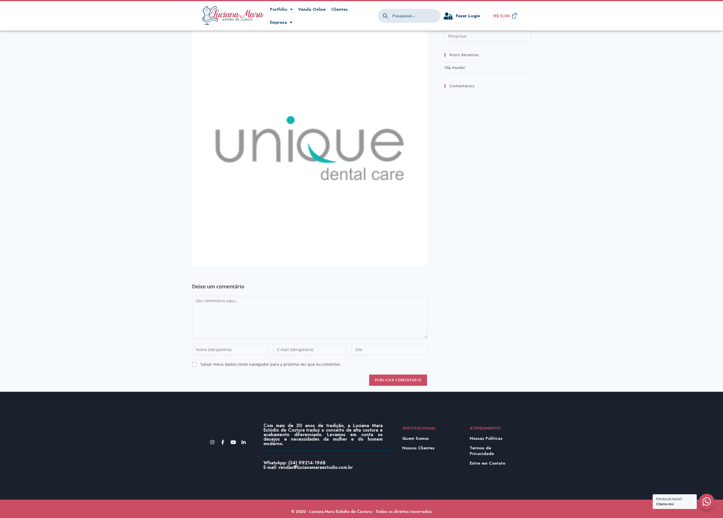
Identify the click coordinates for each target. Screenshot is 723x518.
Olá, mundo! (455, 67)
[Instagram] (212, 442)
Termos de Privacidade (482, 451)
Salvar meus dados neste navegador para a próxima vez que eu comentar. (271, 364)
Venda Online (312, 9)
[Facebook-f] (223, 442)
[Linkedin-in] (243, 442)
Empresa (278, 22)
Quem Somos (415, 438)
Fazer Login (468, 16)
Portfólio (278, 9)
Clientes (339, 9)
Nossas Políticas (486, 438)
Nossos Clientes (418, 448)
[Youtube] (233, 442)
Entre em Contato (487, 463)
